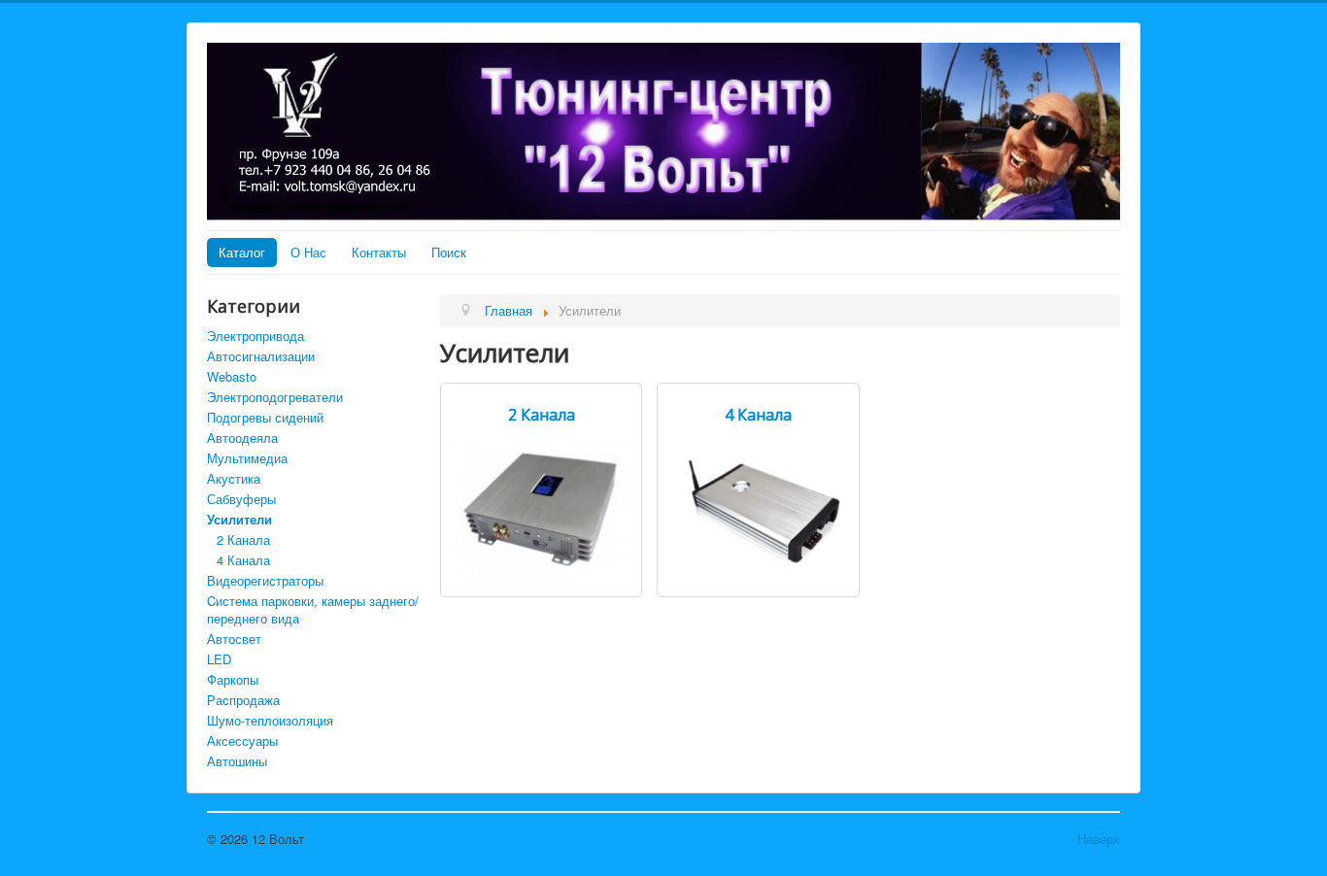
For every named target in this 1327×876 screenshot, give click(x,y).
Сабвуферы (241, 498)
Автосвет (234, 638)
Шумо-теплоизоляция (270, 720)
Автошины (237, 761)
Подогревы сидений (265, 417)
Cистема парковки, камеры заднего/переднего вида (313, 609)
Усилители (239, 519)
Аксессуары (242, 740)
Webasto (231, 376)
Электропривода (255, 335)
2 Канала (243, 539)
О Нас (308, 252)
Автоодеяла (242, 437)
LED (219, 659)
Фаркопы (232, 679)
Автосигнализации (261, 356)
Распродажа (243, 700)
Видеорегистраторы (265, 580)
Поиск (448, 252)
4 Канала (243, 560)
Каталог (242, 252)
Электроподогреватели (275, 396)
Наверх (1098, 838)
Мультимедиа (247, 458)
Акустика (233, 478)
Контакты (379, 252)
